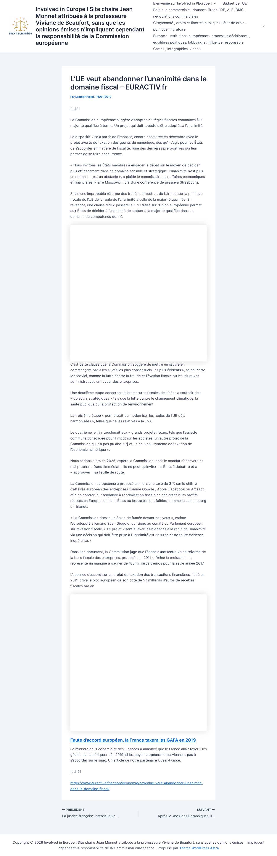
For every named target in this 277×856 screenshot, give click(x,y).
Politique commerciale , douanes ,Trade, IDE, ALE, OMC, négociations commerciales (199, 13)
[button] (214, 3)
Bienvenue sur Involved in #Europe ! (182, 3)
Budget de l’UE (235, 3)
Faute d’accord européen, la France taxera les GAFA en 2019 (133, 740)
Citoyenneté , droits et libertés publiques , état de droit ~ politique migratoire (200, 26)
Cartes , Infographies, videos (176, 49)
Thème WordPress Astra (199, 848)
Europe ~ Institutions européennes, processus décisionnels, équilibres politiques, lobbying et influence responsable (201, 39)
